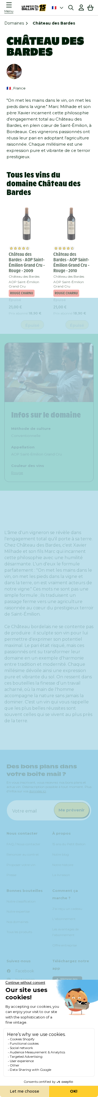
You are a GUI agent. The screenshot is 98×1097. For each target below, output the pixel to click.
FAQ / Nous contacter (23, 844)
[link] (27, 224)
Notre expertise (18, 911)
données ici (37, 791)
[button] (10, 7)
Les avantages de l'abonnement (65, 932)
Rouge (17, 472)
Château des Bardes (24, 276)
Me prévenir (72, 810)
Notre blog (60, 854)
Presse (11, 875)
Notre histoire (62, 865)
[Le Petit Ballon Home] (34, 7)
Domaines (14, 23)
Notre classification (21, 901)
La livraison (61, 875)
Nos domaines (17, 922)
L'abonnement (64, 919)
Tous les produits (19, 932)
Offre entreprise (64, 945)
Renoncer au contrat (23, 854)
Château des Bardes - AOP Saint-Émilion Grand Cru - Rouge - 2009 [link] (27, 262)
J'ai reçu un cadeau (67, 909)
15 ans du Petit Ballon (68, 844)
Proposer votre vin (21, 865)
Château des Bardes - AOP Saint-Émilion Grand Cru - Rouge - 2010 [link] (71, 262)
